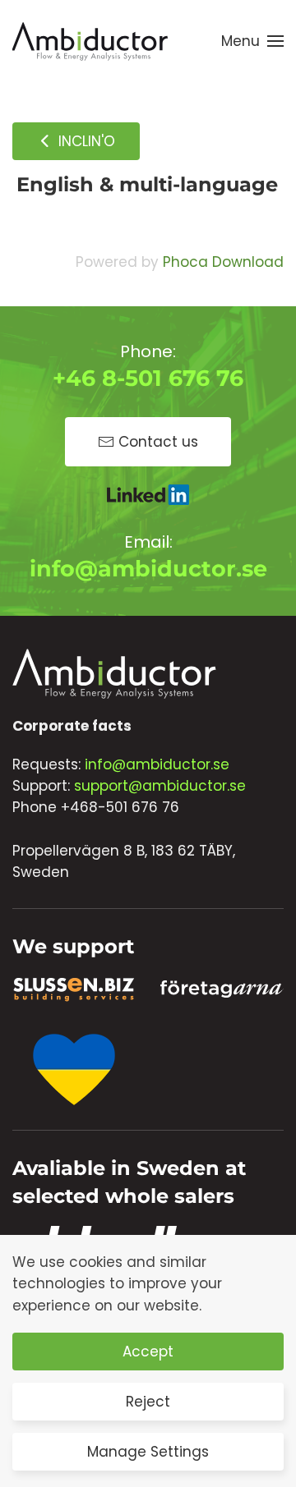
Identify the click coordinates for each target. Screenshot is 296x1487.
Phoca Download (223, 262)
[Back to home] (90, 41)
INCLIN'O (84, 141)
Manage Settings (148, 1452)
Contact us (158, 442)
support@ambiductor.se (160, 786)
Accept (148, 1351)
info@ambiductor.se (148, 568)
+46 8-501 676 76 (148, 378)
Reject (148, 1401)
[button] (252, 41)
